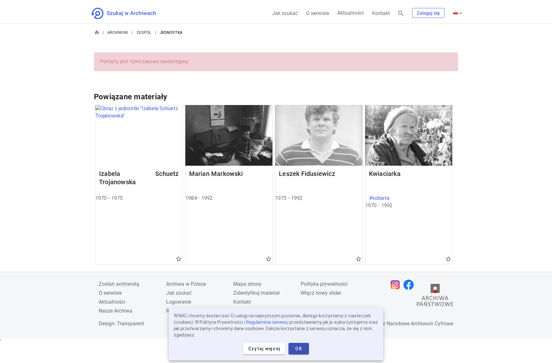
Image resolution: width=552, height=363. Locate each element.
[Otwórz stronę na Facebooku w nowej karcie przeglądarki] (410, 285)
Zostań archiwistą (119, 284)
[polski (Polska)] (457, 13)
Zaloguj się (428, 13)
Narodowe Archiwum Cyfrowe (420, 324)
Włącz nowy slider (321, 293)
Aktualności (350, 13)
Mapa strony (247, 284)
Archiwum (117, 32)
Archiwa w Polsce (186, 284)
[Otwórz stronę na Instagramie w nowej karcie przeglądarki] (396, 285)
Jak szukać (285, 13)
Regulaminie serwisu (267, 322)
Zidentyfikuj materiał (256, 293)
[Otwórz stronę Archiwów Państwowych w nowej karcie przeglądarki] (435, 297)
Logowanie (178, 302)
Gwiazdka (178, 258)
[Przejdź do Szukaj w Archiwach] (129, 13)
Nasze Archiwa (115, 311)
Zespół (143, 32)
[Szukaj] (401, 14)
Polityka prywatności (324, 284)
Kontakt (381, 13)
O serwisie (317, 13)
